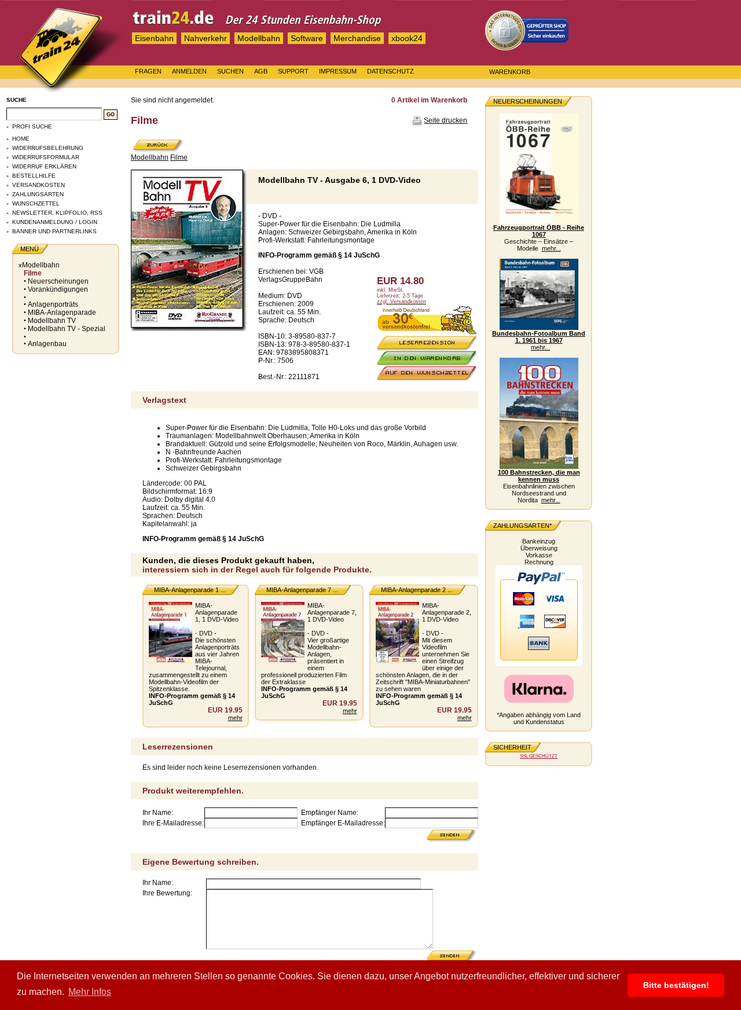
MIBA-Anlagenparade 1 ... (190, 589)
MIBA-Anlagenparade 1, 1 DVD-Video (217, 612)
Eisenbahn (154, 38)
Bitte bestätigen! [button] (676, 985)
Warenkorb (509, 71)
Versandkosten (38, 185)
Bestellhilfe (34, 175)
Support (293, 71)
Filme (33, 273)
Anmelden (189, 71)
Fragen (148, 71)
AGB (260, 71)
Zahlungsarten (38, 194)
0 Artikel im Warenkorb (429, 100)
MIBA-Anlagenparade (62, 312)
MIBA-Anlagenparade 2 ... (417, 589)
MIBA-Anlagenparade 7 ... (302, 589)
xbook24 (407, 38)
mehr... (551, 248)
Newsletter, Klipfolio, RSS (57, 213)
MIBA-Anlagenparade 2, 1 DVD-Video (446, 612)
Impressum (338, 71)
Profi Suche (32, 126)
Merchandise (357, 38)
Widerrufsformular (45, 157)
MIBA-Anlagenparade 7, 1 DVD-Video (332, 612)
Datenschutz (390, 71)
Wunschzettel (36, 203)
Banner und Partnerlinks (54, 231)
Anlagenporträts (53, 304)
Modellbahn (258, 38)
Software (307, 38)
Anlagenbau (47, 344)
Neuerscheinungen (58, 281)
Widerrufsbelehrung (47, 148)
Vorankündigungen (58, 289)
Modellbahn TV (52, 321)
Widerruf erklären (44, 166)
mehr (235, 717)
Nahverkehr (205, 38)
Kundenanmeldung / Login (54, 222)
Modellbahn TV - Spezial (66, 329)
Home (21, 138)
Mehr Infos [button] (89, 992)
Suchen (230, 71)
